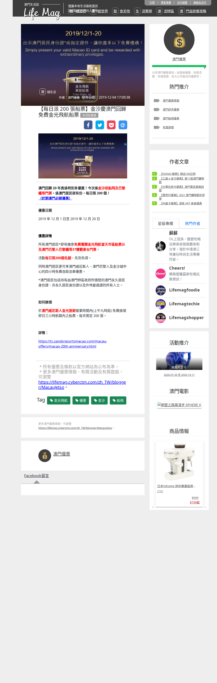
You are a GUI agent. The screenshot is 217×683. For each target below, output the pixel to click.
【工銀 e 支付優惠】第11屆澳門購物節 (181, 180)
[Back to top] (209, 666)
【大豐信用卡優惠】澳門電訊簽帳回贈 (181, 188)
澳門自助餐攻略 (193, 11)
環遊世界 (100, 11)
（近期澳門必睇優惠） (55, 198)
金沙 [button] (101, 400)
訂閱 (152, 2)
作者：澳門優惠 (69, 97)
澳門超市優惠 (171, 109)
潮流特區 (166, 11)
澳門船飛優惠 (171, 118)
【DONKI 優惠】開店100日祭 (177, 174)
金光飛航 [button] (60, 400)
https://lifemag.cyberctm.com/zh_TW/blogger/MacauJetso (82, 384)
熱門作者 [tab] (192, 223)
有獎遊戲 (168, 127)
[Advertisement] (179, 577)
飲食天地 (122, 11)
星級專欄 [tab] (165, 223)
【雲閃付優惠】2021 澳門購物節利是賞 (182, 197)
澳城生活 (78, 11)
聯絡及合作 (199, 2)
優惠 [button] (82, 400)
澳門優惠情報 (171, 100)
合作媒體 (182, 2)
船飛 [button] (120, 400)
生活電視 (144, 11)
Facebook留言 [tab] (36, 475)
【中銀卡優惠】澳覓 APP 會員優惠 (180, 203)
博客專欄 (166, 2)
